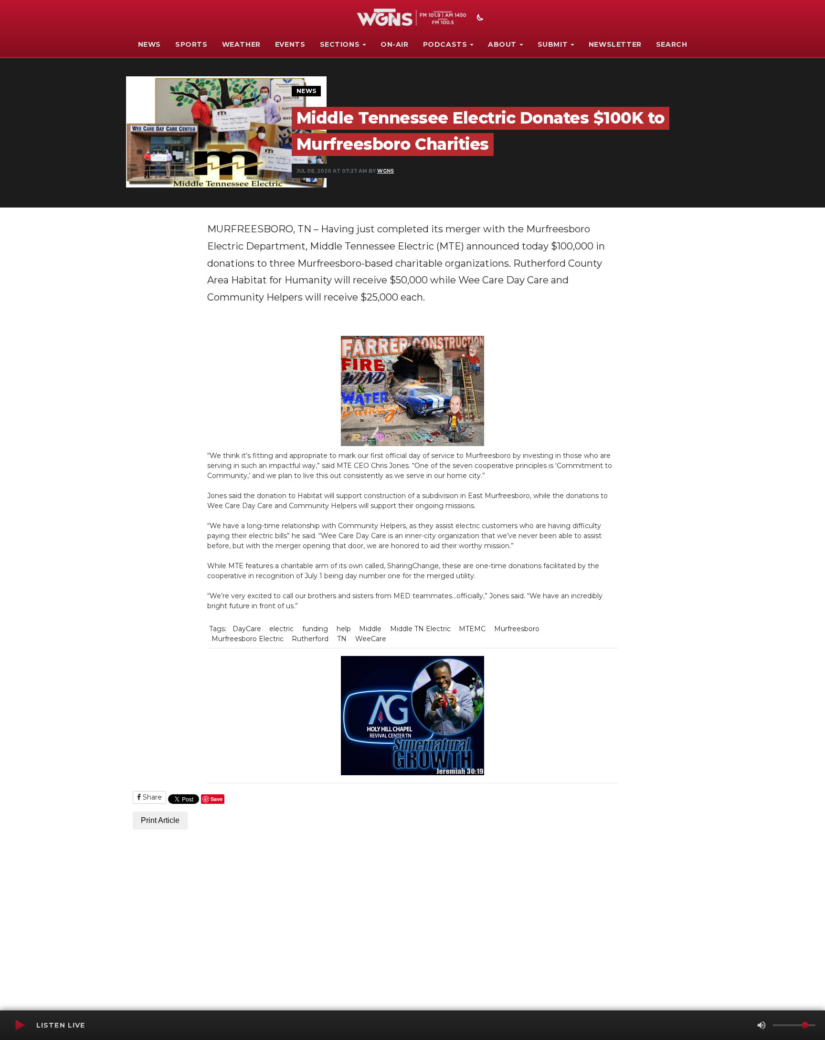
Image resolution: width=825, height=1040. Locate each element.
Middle (370, 628)
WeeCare (370, 638)
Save (216, 798)
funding (315, 628)
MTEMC (472, 628)
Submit (553, 44)
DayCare (247, 628)
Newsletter (615, 44)
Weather (241, 44)
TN (342, 638)
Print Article (160, 820)
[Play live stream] (20, 1025)
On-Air (395, 44)
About (502, 44)
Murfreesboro (516, 628)
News (149, 44)
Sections (340, 44)
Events (290, 44)
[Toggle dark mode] (479, 18)
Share (151, 797)
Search (672, 44)
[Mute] (761, 1025)
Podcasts (445, 44)
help (344, 628)
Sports (191, 44)
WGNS (385, 171)
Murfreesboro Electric (248, 638)
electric (281, 628)
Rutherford (310, 638)
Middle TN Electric (420, 628)
